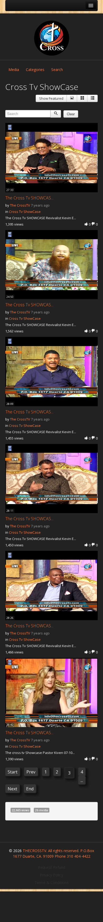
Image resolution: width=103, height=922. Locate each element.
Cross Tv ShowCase (25, 211)
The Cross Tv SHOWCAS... (29, 198)
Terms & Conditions (51, 882)
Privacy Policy (51, 874)
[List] (92, 98)
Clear (71, 113)
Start (12, 772)
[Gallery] (82, 98)
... (82, 780)
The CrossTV (20, 205)
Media (13, 69)
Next (12, 789)
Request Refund (51, 867)
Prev (30, 772)
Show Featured (51, 98)
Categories (35, 69)
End (30, 789)
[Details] (72, 98)
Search (57, 69)
